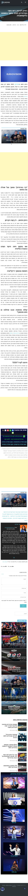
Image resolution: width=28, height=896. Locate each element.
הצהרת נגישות (9, 885)
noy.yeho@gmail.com (9, 527)
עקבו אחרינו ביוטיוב (7, 442)
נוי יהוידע (14, 24)
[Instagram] (14, 558)
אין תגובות (8, 24)
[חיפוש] (21, 2)
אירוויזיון (17, 84)
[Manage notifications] (25, 888)
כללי (8, 566)
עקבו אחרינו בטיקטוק (20, 444)
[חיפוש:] (21, 613)
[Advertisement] (14, 46)
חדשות (11, 566)
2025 (11, 333)
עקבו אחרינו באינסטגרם (20, 442)
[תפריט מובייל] (25, 2)
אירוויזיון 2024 (16, 333)
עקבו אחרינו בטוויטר (7, 444)
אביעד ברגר (4, 561)
